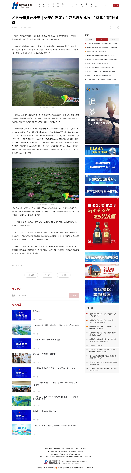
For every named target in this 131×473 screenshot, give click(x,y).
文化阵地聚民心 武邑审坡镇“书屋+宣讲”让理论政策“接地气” (102, 79)
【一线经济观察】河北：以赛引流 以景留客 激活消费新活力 (103, 363)
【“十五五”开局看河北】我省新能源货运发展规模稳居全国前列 (102, 357)
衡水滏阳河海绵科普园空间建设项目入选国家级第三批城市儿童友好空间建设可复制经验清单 (102, 47)
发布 (74, 295)
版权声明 (80, 451)
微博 (49, 275)
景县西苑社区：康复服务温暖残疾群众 (98, 75)
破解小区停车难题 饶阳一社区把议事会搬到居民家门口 (102, 59)
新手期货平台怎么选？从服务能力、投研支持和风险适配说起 (102, 334)
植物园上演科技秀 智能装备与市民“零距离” (99, 55)
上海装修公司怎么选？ (96, 345)
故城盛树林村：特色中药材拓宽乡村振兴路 (99, 67)
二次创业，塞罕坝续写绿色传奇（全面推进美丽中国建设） (102, 369)
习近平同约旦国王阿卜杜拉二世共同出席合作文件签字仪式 (102, 315)
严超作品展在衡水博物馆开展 (95, 51)
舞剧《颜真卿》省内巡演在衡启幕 (97, 63)
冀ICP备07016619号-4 (46, 457)
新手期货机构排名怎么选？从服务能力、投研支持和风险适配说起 (102, 327)
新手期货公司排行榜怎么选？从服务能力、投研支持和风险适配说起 (102, 321)
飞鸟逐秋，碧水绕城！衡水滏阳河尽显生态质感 (101, 43)
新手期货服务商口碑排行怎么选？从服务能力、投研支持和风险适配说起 (102, 340)
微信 (65, 275)
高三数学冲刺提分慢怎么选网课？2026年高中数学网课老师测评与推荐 (103, 351)
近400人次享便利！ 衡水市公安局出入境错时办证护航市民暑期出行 (102, 71)
